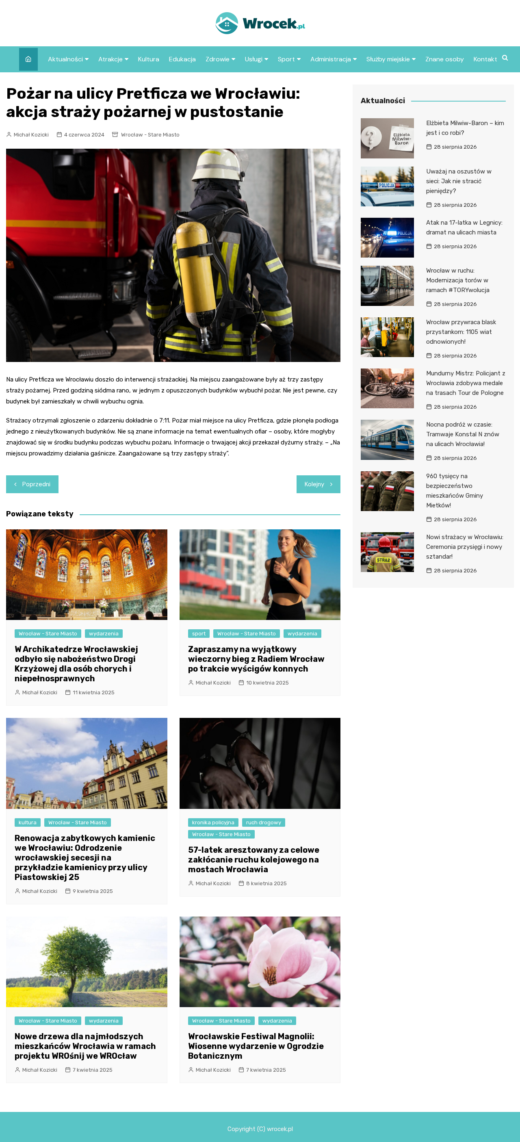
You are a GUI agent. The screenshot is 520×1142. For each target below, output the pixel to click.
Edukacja (182, 59)
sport (199, 634)
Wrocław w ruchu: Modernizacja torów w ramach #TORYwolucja (458, 280)
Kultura (148, 59)
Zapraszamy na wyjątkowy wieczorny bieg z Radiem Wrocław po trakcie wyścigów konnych (256, 659)
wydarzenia (104, 634)
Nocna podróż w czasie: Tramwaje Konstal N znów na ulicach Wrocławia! (462, 434)
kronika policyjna (213, 822)
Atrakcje (110, 59)
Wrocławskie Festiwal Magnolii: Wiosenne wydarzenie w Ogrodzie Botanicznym (256, 1046)
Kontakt (485, 59)
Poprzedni (36, 484)
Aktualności (65, 59)
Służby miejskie (388, 59)
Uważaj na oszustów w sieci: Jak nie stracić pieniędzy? (459, 181)
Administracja (330, 59)
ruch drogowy (263, 822)
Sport (286, 59)
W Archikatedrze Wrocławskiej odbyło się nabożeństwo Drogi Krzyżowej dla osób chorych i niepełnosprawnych (76, 663)
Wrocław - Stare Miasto (150, 135)
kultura (28, 822)
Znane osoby (444, 59)
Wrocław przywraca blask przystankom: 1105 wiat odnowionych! (461, 332)
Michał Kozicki (31, 135)
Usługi (253, 59)
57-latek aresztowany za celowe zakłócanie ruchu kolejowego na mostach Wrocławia (253, 859)
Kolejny (314, 484)
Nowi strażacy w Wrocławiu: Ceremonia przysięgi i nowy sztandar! (464, 546)
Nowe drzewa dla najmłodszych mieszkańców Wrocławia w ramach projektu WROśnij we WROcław (85, 1046)
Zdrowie (218, 59)
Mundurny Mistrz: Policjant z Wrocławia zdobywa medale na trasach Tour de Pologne (465, 383)
